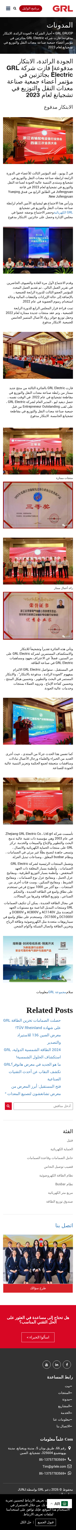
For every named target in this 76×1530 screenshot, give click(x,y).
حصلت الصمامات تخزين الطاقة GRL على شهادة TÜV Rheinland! (32, 1024)
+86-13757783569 (52, 1460)
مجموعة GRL (57, 992)
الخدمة (65, 1413)
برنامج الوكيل (30, 8)
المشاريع (64, 1406)
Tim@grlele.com (54, 1466)
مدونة (66, 1399)
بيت (67, 1386)
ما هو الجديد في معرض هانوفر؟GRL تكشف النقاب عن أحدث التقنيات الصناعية (32, 1071)
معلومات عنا (61, 1419)
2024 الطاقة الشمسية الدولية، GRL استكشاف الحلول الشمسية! (32, 1053)
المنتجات (64, 1393)
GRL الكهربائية (63, 212)
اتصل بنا (64, 1225)
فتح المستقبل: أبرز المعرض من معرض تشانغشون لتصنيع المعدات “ (33, 1090)
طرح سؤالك (38, 1288)
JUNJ (22, 1489)
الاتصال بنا (63, 1426)
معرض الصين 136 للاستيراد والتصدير (39, 1039)
